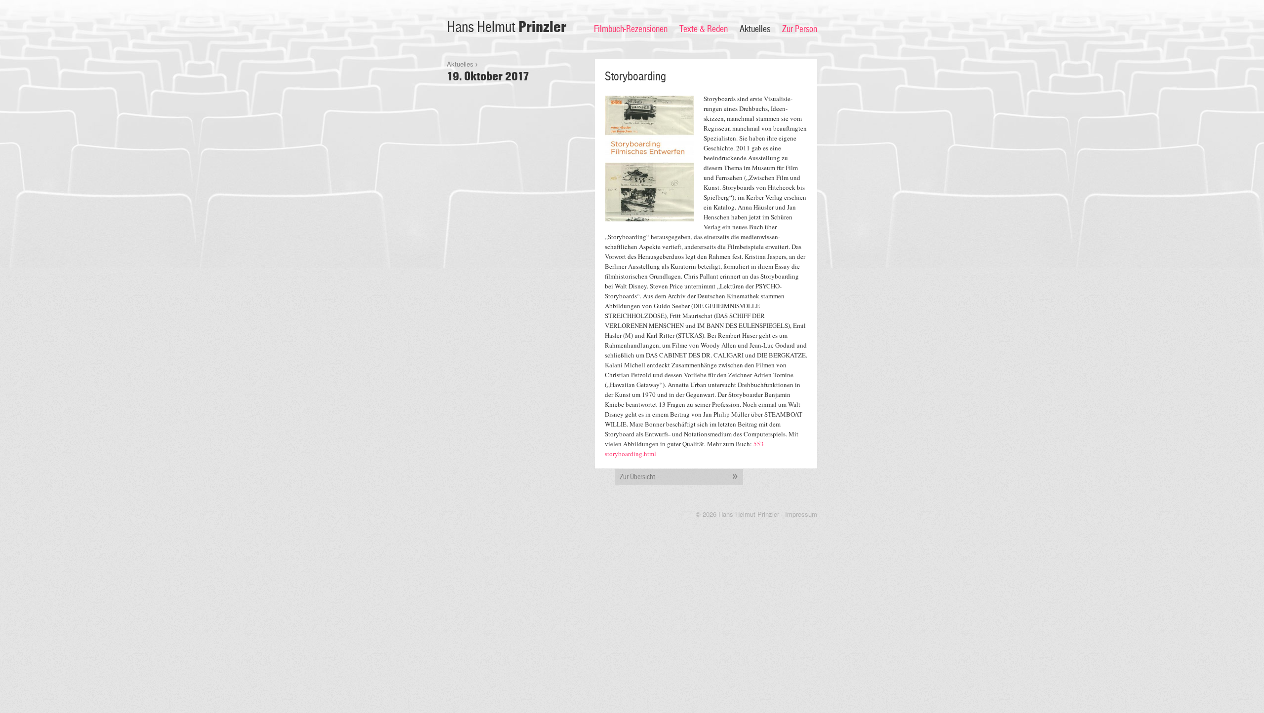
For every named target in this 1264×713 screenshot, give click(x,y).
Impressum (801, 514)
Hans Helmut (506, 27)
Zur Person (799, 29)
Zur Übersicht (637, 476)
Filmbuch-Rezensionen (631, 29)
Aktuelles (755, 29)
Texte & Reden (703, 29)
